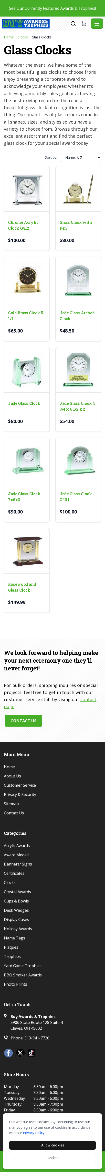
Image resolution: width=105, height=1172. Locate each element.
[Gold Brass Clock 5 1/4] (26, 279)
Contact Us (23, 720)
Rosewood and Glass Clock (22, 587)
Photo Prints (15, 984)
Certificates (14, 873)
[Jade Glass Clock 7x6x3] (26, 460)
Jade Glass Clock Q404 (76, 496)
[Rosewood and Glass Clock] (26, 550)
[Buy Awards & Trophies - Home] (35, 23)
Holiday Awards (18, 928)
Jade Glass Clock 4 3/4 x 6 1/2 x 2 (77, 406)
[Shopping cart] (84, 23)
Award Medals (17, 854)
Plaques (11, 947)
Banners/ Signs (18, 864)
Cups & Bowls (16, 901)
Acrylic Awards (17, 845)
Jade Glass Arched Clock (77, 315)
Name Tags (14, 938)
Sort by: (51, 157)
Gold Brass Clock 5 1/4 (25, 315)
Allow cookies (52, 1145)
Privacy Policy (33, 1132)
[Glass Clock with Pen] (78, 188)
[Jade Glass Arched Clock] (78, 279)
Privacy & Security (20, 794)
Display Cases (16, 919)
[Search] (73, 23)
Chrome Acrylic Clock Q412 (23, 225)
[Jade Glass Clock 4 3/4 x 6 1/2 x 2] (78, 369)
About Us (12, 776)
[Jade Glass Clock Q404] (78, 460)
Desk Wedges (16, 910)
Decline (52, 1157)
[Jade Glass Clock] (26, 369)
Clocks (23, 37)
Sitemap (11, 803)
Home (9, 37)
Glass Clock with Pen (76, 225)
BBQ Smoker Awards (23, 975)
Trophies (12, 956)
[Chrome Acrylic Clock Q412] (26, 188)
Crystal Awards (17, 891)
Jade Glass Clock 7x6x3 (24, 496)
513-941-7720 (36, 1038)
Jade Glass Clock (24, 403)
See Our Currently (52, 8)
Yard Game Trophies (23, 965)
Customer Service (20, 785)
